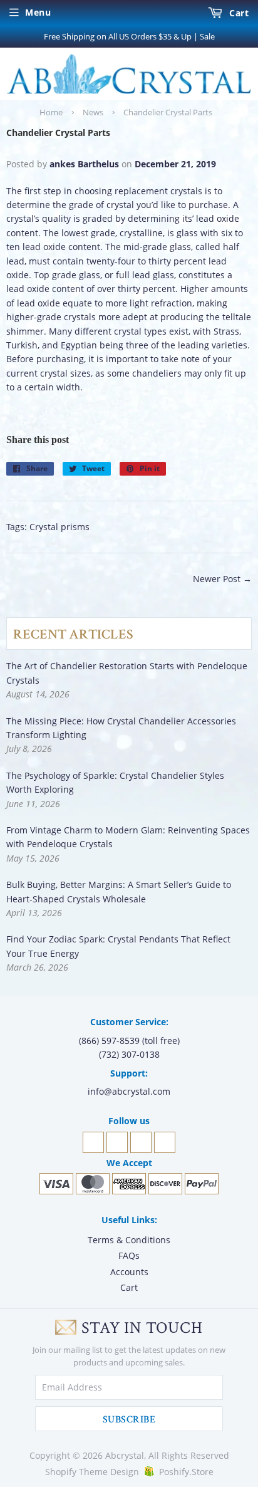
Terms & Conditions (129, 1240)
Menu (38, 12)
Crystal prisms (59, 527)
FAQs (129, 1255)
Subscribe (129, 1419)
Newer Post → (222, 579)
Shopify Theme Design (92, 1472)
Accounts (129, 1272)
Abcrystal (124, 1455)
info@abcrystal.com (129, 1091)
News (93, 112)
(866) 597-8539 (109, 1040)
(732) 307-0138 (129, 1054)
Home (51, 112)
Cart (238, 13)
